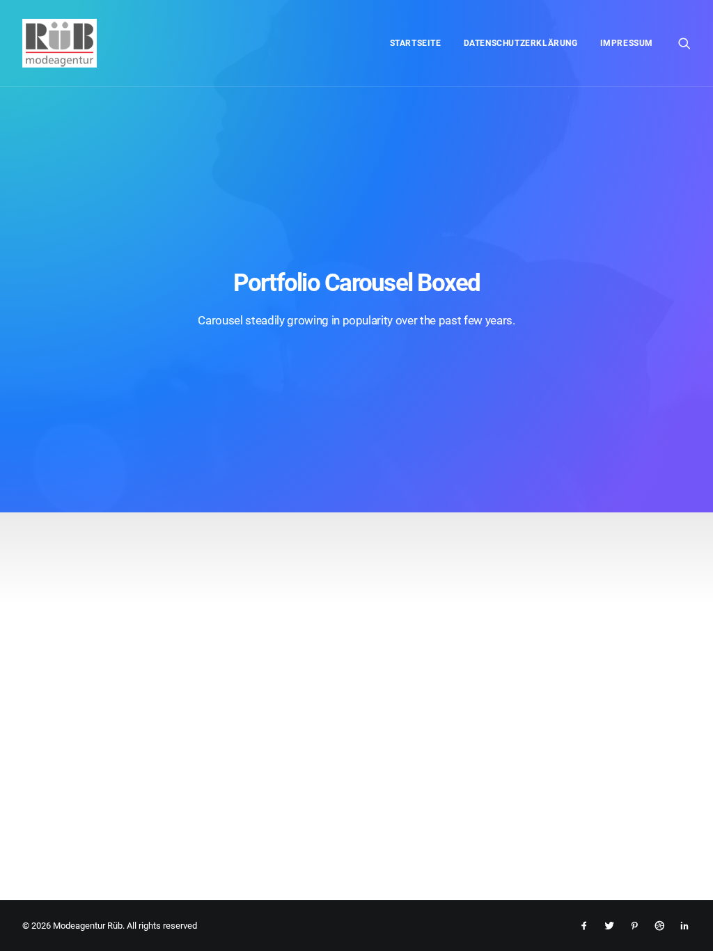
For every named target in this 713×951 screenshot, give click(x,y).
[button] (684, 43)
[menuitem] (415, 43)
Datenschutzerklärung (521, 43)
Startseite (415, 43)
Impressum (626, 43)
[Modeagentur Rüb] (59, 43)
